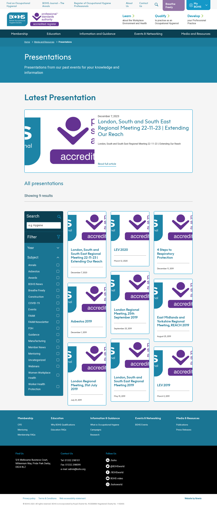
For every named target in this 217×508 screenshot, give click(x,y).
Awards (32, 277)
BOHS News (35, 284)
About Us (129, 5)
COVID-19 (34, 303)
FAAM (31, 315)
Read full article (107, 163)
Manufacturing (36, 340)
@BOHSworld (117, 466)
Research (94, 434)
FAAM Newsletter (38, 321)
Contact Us (143, 5)
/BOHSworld (116, 472)
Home (27, 42)
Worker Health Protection (36, 387)
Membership (19, 33)
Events (32, 309)
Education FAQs (58, 429)
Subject (32, 257)
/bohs (113, 460)
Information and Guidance (97, 33)
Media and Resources (195, 33)
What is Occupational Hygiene (104, 424)
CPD (20, 424)
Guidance (33, 334)
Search (33, 216)
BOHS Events (141, 424)
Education (54, 33)
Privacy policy (29, 498)
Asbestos (34, 271)
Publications (182, 424)
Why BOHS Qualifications (63, 424)
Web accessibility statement (72, 498)
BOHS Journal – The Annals (53, 5)
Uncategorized (36, 360)
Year (30, 248)
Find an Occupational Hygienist (18, 5)
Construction (36, 296)
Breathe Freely (170, 5)
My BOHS (197, 5)
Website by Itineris (193, 498)
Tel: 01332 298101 (70, 460)
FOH (30, 328)
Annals (32, 265)
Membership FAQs (26, 434)
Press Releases (183, 429)
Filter (32, 236)
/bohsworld (116, 484)
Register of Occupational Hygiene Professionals (92, 5)
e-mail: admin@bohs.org (73, 469)
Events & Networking (148, 33)
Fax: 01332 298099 (71, 464)
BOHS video (116, 478)
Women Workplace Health (39, 375)
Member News (37, 347)
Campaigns (95, 429)
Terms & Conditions (47, 498)
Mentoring (34, 353)
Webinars (33, 366)
